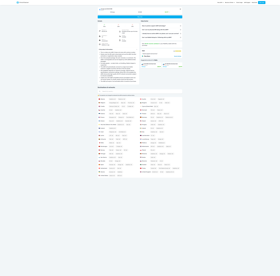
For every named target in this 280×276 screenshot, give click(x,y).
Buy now (140, 17)
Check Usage (239, 2)
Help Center (254, 2)
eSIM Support (247, 2)
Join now (261, 2)
